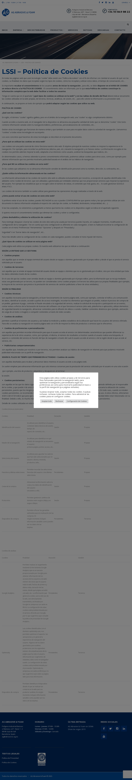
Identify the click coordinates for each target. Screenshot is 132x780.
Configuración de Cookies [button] (77, 401)
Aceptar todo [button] (47, 401)
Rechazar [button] (59, 401)
